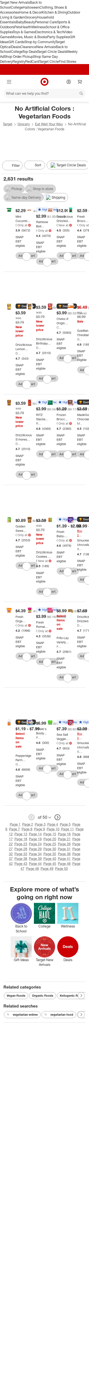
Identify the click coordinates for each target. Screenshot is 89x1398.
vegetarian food (61, 1014)
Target (7, 124)
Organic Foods (42, 995)
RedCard (32, 61)
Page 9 (39, 829)
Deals (15, 47)
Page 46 (64, 863)
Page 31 (64, 849)
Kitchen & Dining (55, 12)
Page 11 (67, 829)
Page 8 (27, 829)
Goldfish (79, 339)
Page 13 (20, 834)
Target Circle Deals (51, 51)
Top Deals (29, 51)
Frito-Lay (59, 646)
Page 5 (65, 824)
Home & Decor (30, 12)
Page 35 (49, 854)
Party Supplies (58, 37)
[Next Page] (83, 165)
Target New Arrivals (15, 2)
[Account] (68, 82)
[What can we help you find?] (44, 93)
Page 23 (20, 844)
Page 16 (64, 834)
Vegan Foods (16, 995)
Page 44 (35, 863)
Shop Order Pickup (18, 56)
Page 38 (20, 858)
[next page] (57, 817)
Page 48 (32, 868)
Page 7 (14, 829)
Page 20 (49, 839)
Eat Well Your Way (49, 124)
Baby (20, 22)
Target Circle (49, 61)
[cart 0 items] (80, 82)
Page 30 (49, 849)
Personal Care (46, 22)
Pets (17, 27)
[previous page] (31, 817)
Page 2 (27, 824)
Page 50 (61, 868)
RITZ (38, 423)
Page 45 (49, 863)
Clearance (28, 47)
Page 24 (35, 844)
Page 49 (47, 868)
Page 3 (40, 824)
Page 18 (20, 839)
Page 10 (53, 829)
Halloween (31, 7)
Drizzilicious (57, 225)
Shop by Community (39, 42)
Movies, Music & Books (29, 37)
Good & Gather (16, 225)
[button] (26, 306)
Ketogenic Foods (72, 995)
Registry (19, 61)
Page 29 (35, 849)
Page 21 (64, 839)
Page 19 (35, 839)
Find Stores (67, 61)
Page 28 (20, 849)
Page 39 (35, 858)
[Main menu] (9, 82)
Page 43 (20, 863)
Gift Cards (16, 42)
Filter (16, 165)
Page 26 (64, 844)
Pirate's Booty (38, 737)
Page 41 (64, 858)
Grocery (31, 17)
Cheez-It (59, 327)
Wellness (39, 27)
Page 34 (35, 854)
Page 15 (49, 834)
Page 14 (35, 834)
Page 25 (49, 844)
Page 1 (15, 824)
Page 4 (52, 824)
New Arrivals (46, 47)
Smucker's (79, 549)
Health (26, 27)
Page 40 (49, 858)
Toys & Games (24, 32)
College (17, 7)
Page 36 (64, 854)
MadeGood (79, 423)
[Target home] (44, 81)
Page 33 (20, 854)
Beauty (29, 22)
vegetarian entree (25, 1014)
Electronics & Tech (49, 32)
